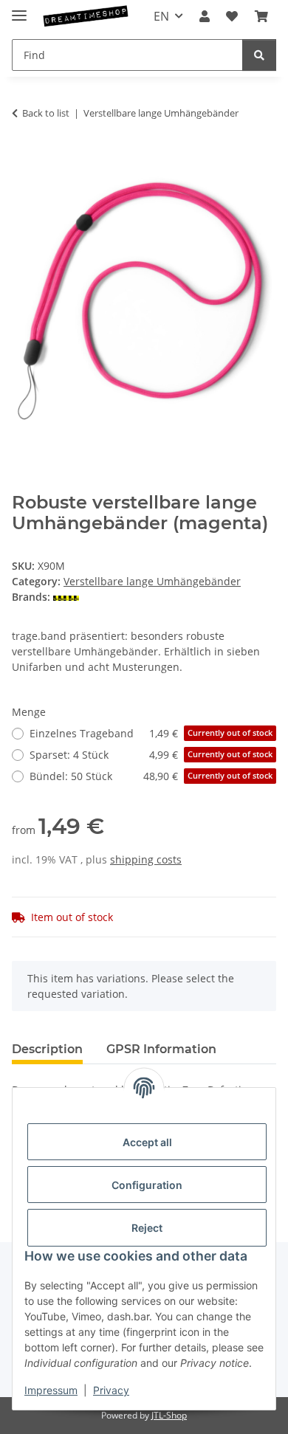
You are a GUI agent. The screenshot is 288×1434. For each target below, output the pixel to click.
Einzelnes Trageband (151, 733)
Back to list (45, 113)
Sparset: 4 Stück (151, 755)
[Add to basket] (23, 159)
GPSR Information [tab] (161, 1049)
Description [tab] (47, 1049)
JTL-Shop (169, 1415)
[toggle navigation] (19, 9)
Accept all (147, 1142)
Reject (146, 1227)
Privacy (111, 1390)
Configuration (147, 1185)
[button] (204, 16)
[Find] (259, 55)
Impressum (51, 1390)
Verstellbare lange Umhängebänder (152, 581)
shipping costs (146, 859)
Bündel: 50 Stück (151, 776)
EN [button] (161, 16)
